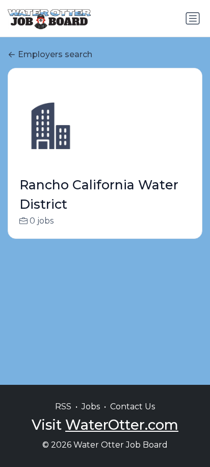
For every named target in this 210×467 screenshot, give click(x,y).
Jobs (91, 406)
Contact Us (132, 406)
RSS (63, 406)
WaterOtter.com (121, 424)
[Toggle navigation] (192, 18)
